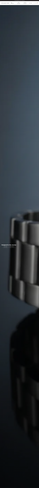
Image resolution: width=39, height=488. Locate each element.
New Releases (12, 3)
